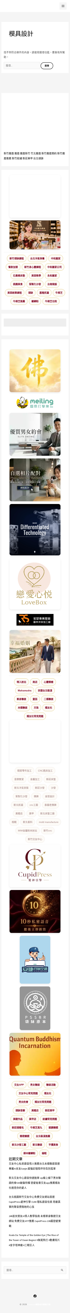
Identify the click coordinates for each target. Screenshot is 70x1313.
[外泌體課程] (35, 234)
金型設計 (50, 796)
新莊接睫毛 (18, 1127)
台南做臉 (52, 284)
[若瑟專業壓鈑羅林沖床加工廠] (35, 619)
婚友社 (48, 707)
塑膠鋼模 (53, 1127)
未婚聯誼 (22, 707)
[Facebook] (35, 1296)
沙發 (53, 787)
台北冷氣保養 (37, 258)
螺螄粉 (35, 301)
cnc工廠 (34, 805)
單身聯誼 (21, 699)
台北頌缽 (38, 158)
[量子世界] (35, 1054)
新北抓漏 (18, 805)
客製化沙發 (35, 284)
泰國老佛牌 (50, 805)
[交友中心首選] (35, 865)
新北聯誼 (37, 1144)
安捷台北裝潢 (45, 690)
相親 (14, 822)
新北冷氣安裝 (21, 787)
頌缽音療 (20, 1110)
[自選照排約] (35, 479)
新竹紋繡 (17, 158)
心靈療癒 (48, 682)
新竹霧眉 (9, 153)
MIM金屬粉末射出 (27, 830)
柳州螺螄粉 (29, 1153)
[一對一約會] (35, 434)
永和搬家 (52, 275)
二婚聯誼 (48, 699)
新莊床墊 (51, 779)
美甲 (31, 813)
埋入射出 (21, 682)
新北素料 (27, 822)
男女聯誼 (35, 1084)
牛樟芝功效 (51, 301)
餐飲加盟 (13, 267)
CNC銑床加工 (45, 770)
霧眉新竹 (25, 153)
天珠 (36, 707)
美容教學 (36, 275)
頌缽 (30, 292)
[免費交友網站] (35, 911)
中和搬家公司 (54, 267)
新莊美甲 (28, 158)
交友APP (19, 1084)
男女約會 (23, 1101)
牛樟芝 (59, 292)
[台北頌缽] (35, 1008)
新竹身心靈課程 (32, 267)
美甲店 (32, 1119)
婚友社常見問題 (35, 716)
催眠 (44, 1153)
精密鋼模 (24, 1136)
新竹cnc (47, 830)
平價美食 (53, 1144)
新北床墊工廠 (47, 813)
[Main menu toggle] (63, 6)
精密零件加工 (24, 770)
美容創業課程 (14, 292)
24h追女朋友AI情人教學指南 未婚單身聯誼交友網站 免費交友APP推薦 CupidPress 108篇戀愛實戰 (35, 1221)
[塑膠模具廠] (35, 529)
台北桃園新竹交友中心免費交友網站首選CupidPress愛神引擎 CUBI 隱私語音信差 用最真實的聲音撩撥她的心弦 (34, 1201)
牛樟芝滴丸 (36, 1127)
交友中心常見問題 (28, 1093)
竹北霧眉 (36, 153)
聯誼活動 (51, 1084)
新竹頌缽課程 (17, 258)
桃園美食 (18, 284)
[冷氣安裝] (35, 960)
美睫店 (19, 813)
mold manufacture (48, 822)
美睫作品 (18, 1119)
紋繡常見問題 (50, 1119)
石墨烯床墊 (19, 275)
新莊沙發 (40, 787)
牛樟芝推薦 (19, 301)
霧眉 (17, 153)
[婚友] (35, 583)
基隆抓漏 (44, 292)
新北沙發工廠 (19, 1144)
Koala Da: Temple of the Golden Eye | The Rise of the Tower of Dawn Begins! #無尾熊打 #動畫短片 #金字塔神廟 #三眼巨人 (34, 1240)
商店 (35, 682)
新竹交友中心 (35, 839)
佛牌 (36, 796)
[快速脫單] (35, 651)
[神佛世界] (35, 370)
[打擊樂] (35, 402)
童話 (35, 699)
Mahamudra (24, 690)
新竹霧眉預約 (49, 153)
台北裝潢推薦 (43, 1136)
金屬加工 (35, 779)
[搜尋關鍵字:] (22, 65)
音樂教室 (19, 779)
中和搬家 (55, 258)
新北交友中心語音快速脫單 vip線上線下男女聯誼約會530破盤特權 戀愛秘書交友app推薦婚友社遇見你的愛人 (35, 1182)
